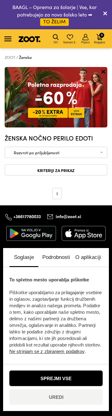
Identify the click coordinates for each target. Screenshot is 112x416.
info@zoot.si (68, 216)
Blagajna (99, 38)
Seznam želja (70, 42)
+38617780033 (27, 216)
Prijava (85, 42)
